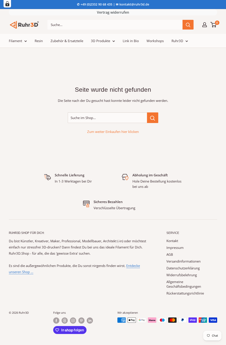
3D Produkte (100, 41)
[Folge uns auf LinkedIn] (90, 320)
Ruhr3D (177, 41)
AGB (169, 254)
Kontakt (172, 241)
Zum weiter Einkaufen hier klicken (113, 131)
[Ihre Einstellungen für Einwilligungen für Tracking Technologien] (7, 3)
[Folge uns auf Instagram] (73, 320)
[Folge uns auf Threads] (65, 320)
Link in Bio (131, 41)
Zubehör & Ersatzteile (67, 41)
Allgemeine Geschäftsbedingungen (183, 284)
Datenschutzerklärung (183, 268)
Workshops (155, 41)
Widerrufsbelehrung (181, 275)
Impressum (175, 247)
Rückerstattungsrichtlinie (185, 293)
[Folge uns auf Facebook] (56, 320)
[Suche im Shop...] (152, 117)
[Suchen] (188, 25)
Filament (15, 41)
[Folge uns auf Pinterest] (81, 320)
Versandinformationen (183, 261)
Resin (39, 41)
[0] (213, 24)
